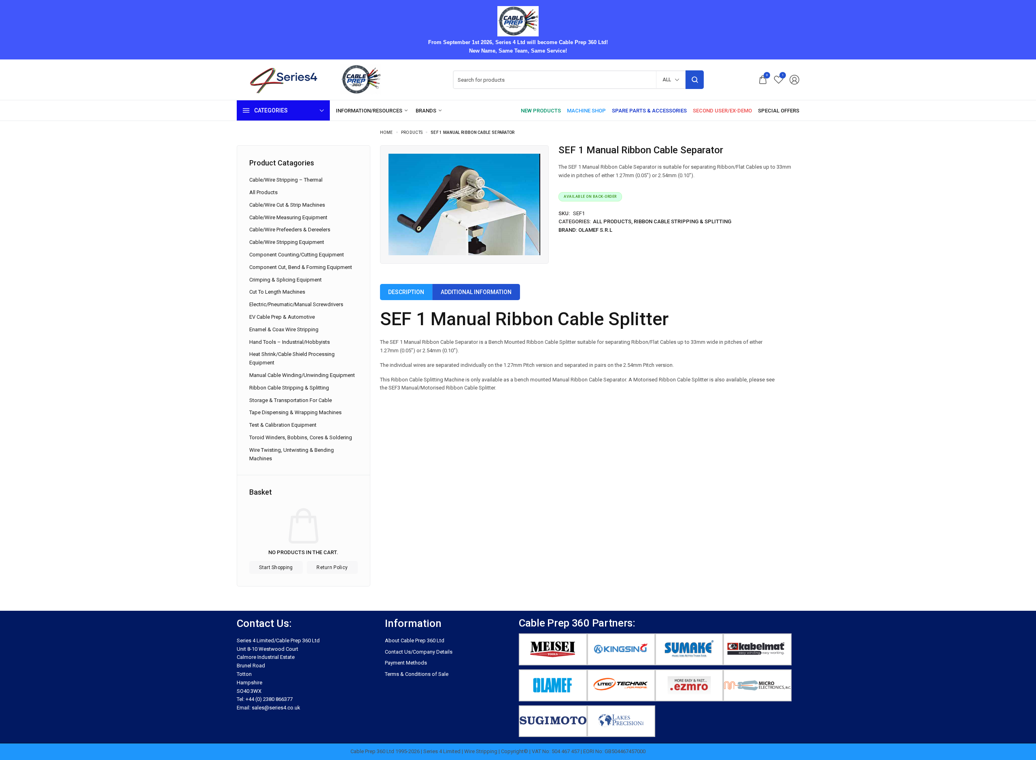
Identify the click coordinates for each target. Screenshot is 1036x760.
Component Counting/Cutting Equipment (296, 255)
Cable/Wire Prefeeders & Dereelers (289, 230)
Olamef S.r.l (595, 230)
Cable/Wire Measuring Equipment (288, 217)
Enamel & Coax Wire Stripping (283, 329)
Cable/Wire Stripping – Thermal (286, 180)
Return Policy (332, 567)
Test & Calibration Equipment (282, 425)
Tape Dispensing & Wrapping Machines (295, 412)
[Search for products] (695, 79)
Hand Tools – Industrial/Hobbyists (289, 342)
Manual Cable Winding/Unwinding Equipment (302, 375)
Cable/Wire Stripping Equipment (286, 242)
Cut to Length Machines (277, 292)
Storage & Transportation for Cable (290, 400)
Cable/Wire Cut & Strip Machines (287, 205)
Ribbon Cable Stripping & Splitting (682, 221)
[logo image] (318, 79)
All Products (612, 221)
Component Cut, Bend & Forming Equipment (300, 267)
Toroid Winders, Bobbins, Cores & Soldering (300, 437)
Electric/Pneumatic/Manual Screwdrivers (296, 304)
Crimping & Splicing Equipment (285, 280)
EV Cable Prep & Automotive (282, 317)
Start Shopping (276, 567)
